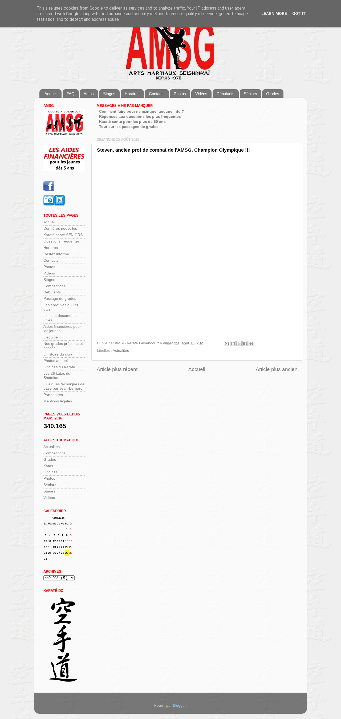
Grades (272, 93)
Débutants (225, 93)
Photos (180, 93)
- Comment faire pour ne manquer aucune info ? (140, 112)
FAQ (71, 93)
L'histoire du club (57, 354)
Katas (48, 466)
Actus (89, 93)
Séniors (250, 93)
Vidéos (201, 93)
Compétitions (54, 286)
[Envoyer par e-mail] (226, 343)
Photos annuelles (57, 361)
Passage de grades (59, 299)
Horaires (132, 93)
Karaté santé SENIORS (63, 235)
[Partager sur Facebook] (245, 343)
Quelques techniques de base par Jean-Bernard (63, 386)
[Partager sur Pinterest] (251, 343)
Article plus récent (117, 369)
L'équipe (50, 337)
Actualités (121, 351)
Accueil (50, 93)
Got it (299, 13)
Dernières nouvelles (60, 229)
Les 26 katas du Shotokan (56, 375)
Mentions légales (57, 401)
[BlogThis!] (233, 343)
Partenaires (53, 395)
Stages (109, 93)
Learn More (274, 13)
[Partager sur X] (239, 343)
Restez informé (56, 254)
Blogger (179, 706)
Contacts (157, 93)
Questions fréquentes (61, 241)
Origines (50, 472)
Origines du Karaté (59, 367)
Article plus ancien (277, 369)
